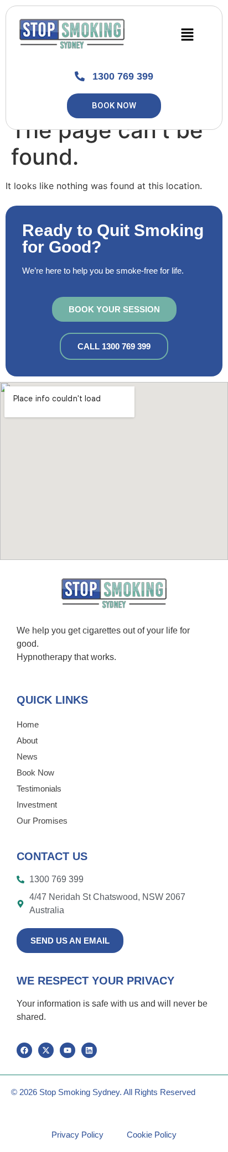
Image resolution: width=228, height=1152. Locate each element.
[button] (187, 35)
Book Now (35, 772)
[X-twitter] (46, 1050)
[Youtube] (67, 1050)
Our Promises (42, 820)
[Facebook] (24, 1050)
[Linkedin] (89, 1050)
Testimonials (39, 788)
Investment (37, 804)
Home (28, 724)
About (27, 740)
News (27, 756)
